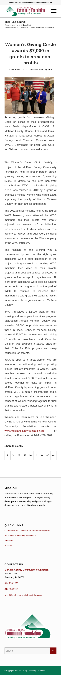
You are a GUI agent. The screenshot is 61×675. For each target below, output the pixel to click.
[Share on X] (13, 455)
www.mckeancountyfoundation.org (24, 430)
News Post (37, 69)
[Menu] (52, 11)
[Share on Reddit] (48, 455)
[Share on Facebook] (7, 455)
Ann (50, 69)
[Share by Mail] (53, 455)
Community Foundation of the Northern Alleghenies (28, 530)
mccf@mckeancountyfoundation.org (23, 595)
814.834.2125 (11, 589)
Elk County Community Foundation (20, 535)
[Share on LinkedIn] (30, 455)
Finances (9, 540)
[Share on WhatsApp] (19, 455)
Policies (8, 545)
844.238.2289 (11, 583)
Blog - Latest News (15, 21)
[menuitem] (52, 11)
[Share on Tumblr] (36, 455)
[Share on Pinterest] (25, 455)
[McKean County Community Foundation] (25, 11)
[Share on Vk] (42, 455)
